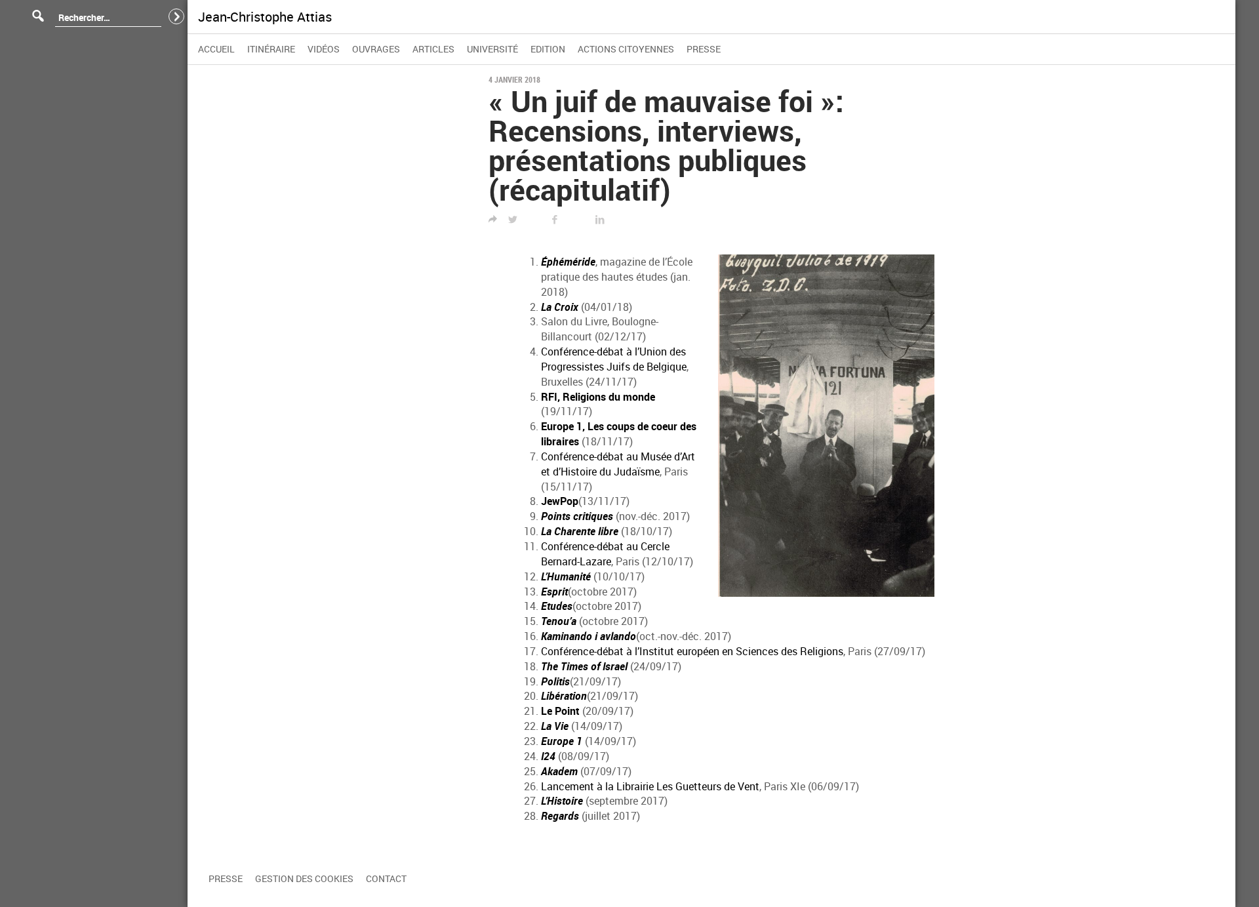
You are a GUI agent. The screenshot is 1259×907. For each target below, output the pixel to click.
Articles (433, 49)
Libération (564, 696)
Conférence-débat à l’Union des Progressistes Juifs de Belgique (614, 359)
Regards (560, 816)
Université (492, 49)
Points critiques (577, 516)
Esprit (554, 591)
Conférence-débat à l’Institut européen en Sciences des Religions (692, 651)
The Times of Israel (584, 666)
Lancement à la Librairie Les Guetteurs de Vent (650, 786)
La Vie (555, 726)
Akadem (559, 771)
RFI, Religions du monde (598, 397)
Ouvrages (376, 49)
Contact (386, 878)
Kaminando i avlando (588, 636)
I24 (548, 756)
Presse (704, 49)
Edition (547, 49)
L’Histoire (562, 801)
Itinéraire (271, 49)
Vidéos (324, 49)
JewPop (559, 501)
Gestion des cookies (304, 878)
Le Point (560, 711)
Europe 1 (561, 741)
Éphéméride (568, 261)
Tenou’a (558, 621)
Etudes (556, 606)
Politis (555, 681)
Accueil (216, 49)
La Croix (559, 307)
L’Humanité (566, 576)
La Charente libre (579, 531)
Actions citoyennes (626, 49)
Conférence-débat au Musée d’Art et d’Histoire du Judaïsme (618, 464)
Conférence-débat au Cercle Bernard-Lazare (605, 554)
